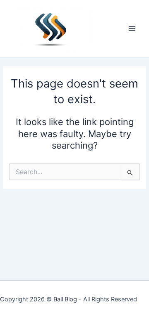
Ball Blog (65, 299)
